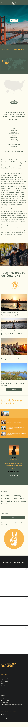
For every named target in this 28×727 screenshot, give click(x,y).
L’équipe (3, 697)
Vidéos (2, 683)
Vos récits (3, 685)
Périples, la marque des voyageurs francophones (11, 704)
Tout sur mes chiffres (5, 700)
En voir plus (14, 389)
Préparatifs (3, 679)
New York (4, 312)
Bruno (14, 457)
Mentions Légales (5, 718)
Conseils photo (4, 681)
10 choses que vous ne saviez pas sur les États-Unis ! (16, 434)
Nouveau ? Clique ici (5, 678)
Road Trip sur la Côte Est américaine (10, 359)
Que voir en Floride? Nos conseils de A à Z (13, 384)
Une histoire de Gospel (9, 315)
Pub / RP (3, 699)
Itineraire (5, 381)
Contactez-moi (4, 702)
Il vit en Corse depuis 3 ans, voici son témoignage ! (15, 428)
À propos (3, 695)
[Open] (14, 582)
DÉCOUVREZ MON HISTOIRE (14, 471)
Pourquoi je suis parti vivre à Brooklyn (11, 334)
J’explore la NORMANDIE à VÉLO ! (17, 413)
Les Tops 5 (5, 356)
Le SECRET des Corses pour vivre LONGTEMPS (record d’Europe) (14, 422)
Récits (8, 312)
